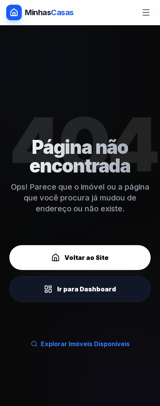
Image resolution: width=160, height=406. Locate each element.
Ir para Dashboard (86, 289)
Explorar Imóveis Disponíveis (85, 344)
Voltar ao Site (86, 257)
